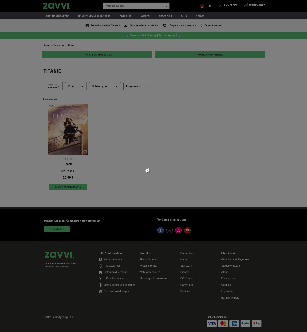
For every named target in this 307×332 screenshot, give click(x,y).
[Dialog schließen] (148, 170)
